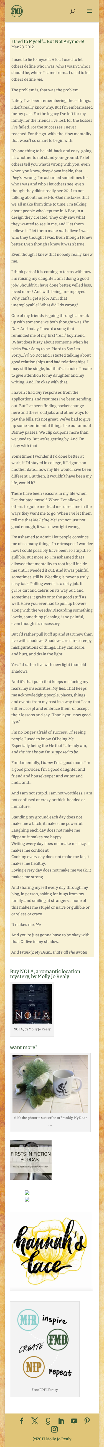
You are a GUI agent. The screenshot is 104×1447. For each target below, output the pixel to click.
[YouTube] (74, 1421)
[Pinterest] (87, 1421)
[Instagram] (54, 1430)
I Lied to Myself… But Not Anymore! (47, 41)
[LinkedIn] (61, 1421)
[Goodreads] (48, 1421)
